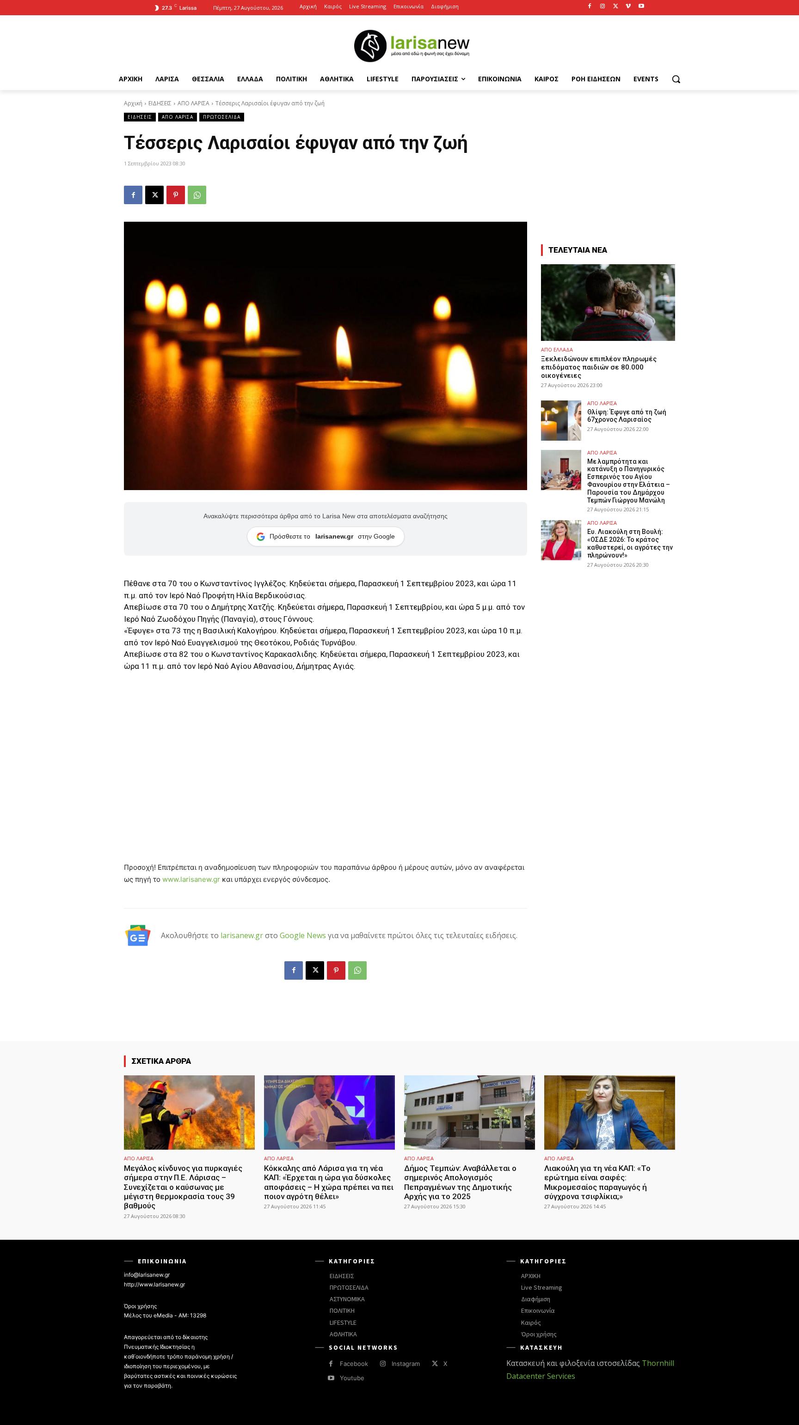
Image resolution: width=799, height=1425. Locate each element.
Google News (303, 935)
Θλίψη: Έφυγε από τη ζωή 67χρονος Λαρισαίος (626, 416)
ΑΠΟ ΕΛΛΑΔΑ (557, 349)
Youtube (352, 1378)
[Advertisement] (325, 748)
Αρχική (133, 103)
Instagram (406, 1363)
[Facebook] (589, 6)
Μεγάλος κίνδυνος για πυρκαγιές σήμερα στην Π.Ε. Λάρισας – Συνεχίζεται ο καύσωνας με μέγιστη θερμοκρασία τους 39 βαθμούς (183, 1187)
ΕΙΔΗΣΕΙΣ (160, 103)
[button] (676, 79)
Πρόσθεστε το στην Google (332, 536)
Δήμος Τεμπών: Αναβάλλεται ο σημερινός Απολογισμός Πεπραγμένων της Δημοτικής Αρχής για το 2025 (460, 1182)
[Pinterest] (175, 195)
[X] (615, 6)
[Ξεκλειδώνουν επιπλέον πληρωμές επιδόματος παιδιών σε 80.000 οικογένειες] (608, 302)
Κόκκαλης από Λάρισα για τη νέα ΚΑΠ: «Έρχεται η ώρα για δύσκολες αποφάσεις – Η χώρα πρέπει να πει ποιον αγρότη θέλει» (328, 1182)
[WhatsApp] (197, 195)
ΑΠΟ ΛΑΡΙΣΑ (193, 103)
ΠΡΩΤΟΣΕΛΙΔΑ (221, 117)
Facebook (354, 1363)
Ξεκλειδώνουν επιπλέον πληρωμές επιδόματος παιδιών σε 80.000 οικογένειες (599, 367)
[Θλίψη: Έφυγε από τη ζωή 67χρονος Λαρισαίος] (561, 420)
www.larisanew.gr (191, 879)
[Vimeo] (628, 6)
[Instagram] (602, 6)
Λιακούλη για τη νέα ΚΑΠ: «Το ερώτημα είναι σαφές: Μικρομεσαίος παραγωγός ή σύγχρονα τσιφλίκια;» (597, 1182)
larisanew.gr (242, 935)
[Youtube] (641, 6)
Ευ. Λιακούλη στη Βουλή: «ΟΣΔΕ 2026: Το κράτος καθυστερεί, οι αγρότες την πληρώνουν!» (630, 543)
